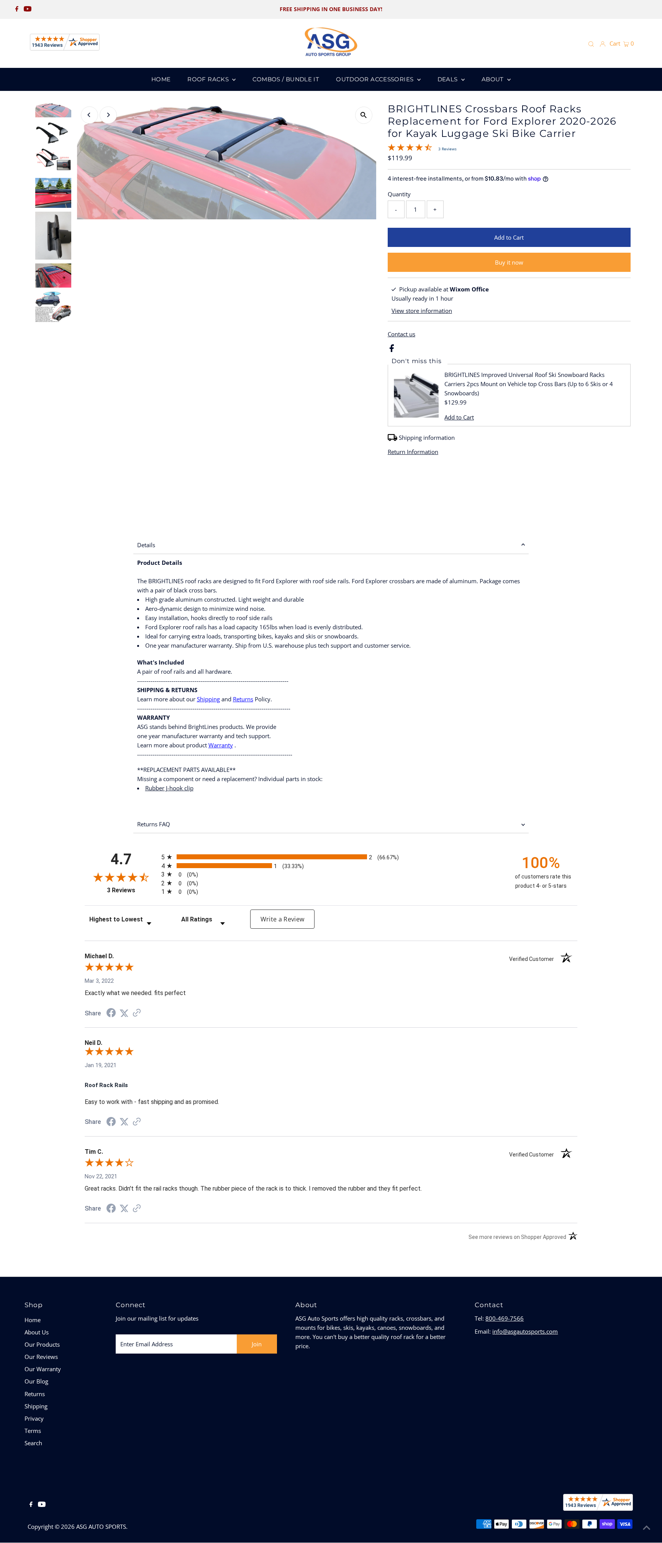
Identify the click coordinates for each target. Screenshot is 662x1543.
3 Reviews (447, 148)
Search (33, 1443)
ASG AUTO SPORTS (101, 1526)
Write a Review (283, 919)
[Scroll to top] (646, 1527)
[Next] (108, 114)
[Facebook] (16, 9)
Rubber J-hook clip (169, 788)
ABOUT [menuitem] (493, 79)
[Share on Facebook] (392, 350)
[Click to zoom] (363, 115)
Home (33, 1320)
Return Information (413, 452)
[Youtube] (27, 9)
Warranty (220, 745)
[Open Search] (591, 43)
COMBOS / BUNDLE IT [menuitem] (285, 79)
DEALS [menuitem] (448, 79)
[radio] (331, 856)
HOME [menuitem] (161, 79)
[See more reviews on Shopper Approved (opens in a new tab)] (137, 1013)
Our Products (42, 1344)
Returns (243, 699)
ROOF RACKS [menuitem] (208, 79)
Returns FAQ (153, 824)
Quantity (399, 194)
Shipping (208, 699)
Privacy (34, 1418)
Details (146, 545)
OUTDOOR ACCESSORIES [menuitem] (375, 79)
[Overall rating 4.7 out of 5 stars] (410, 149)
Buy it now (509, 262)
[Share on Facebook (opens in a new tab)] (111, 1013)
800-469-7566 (504, 1318)
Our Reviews (41, 1356)
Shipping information (427, 437)
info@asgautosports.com (525, 1331)
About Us (37, 1332)
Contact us (401, 334)
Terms (33, 1430)
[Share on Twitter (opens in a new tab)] (124, 1013)
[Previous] (89, 114)
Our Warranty (43, 1369)
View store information (422, 310)
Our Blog (36, 1381)
